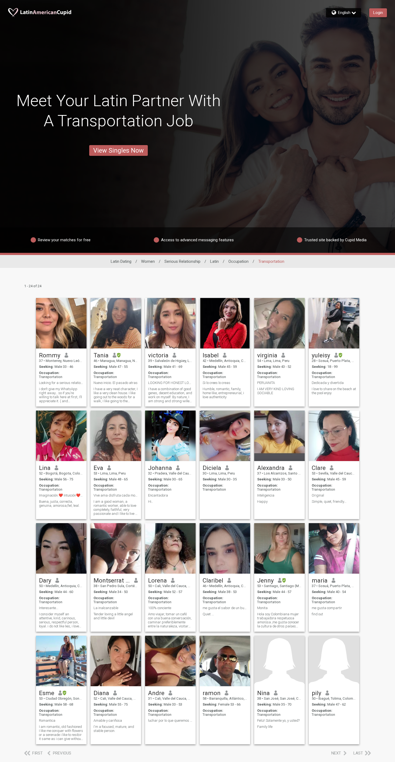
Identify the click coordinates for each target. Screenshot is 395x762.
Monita (262, 608)
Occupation (238, 261)
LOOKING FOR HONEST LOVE (170, 383)
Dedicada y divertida (328, 383)
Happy (262, 501)
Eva (98, 467)
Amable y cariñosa (108, 720)
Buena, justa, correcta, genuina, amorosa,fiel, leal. (59, 503)
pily (316, 692)
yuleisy (321, 355)
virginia (267, 355)
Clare (319, 467)
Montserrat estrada (112, 580)
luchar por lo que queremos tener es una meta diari (170, 720)
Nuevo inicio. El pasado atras (116, 383)
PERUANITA (266, 383)
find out (317, 614)
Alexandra (271, 467)
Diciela (212, 467)
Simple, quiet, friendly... (329, 501)
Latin (214, 261)
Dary (45, 580)
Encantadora (158, 495)
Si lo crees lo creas (216, 383)
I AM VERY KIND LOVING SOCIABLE (275, 391)
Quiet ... (208, 614)
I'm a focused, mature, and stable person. (114, 729)
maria (320, 580)
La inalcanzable (106, 608)
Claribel (213, 580)
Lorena (157, 580)
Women (148, 261)
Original (318, 495)
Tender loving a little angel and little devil (113, 616)
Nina (263, 692)
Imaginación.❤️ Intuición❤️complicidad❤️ (61, 495)
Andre (156, 692)
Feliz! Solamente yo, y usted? (278, 720)
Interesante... (48, 608)
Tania (101, 355)
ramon (212, 692)
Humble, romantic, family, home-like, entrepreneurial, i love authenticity (223, 393)
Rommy (49, 355)
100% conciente (159, 608)
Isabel (211, 355)
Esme (46, 692)
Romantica (47, 720)
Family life (264, 727)
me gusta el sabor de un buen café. (225, 608)
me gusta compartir (327, 608)
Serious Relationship (182, 261)
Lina (45, 467)
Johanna (160, 467)
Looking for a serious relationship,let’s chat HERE (61, 383)
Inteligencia (265, 495)
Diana (101, 692)
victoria (158, 355)
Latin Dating (121, 261)
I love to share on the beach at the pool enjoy (334, 391)
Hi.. (150, 501)
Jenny (265, 580)
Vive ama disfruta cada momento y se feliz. (116, 495)
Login (378, 12)
